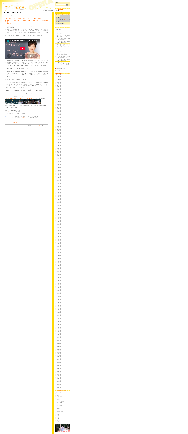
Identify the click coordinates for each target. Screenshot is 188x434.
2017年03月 (59, 212)
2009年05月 (59, 350)
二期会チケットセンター (9, 111)
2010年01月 (59, 339)
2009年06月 (59, 349)
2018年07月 (59, 189)
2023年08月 (59, 104)
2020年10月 (59, 149)
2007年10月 (59, 378)
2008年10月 (59, 361)
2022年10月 (59, 114)
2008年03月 (59, 371)
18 (66, 19)
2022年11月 (59, 113)
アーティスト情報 (59, 396)
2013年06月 (59, 278)
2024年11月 (59, 82)
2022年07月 (59, 119)
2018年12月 (59, 182)
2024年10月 (59, 83)
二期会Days (58, 408)
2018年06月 (59, 190)
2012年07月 (59, 295)
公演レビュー (59, 414)
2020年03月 (59, 160)
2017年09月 (59, 204)
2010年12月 (59, 322)
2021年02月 (59, 143)
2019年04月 (59, 176)
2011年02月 (59, 320)
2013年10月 (59, 273)
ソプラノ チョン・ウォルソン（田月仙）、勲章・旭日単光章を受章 (63, 54)
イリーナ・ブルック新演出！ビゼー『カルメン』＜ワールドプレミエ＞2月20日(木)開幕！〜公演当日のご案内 (63, 45)
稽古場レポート (59, 421)
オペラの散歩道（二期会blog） (28, 7)
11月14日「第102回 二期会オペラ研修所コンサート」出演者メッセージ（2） (63, 39)
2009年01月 (59, 356)
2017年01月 (59, 215)
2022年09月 (59, 116)
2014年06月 (59, 261)
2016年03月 (59, 230)
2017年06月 (59, 208)
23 (62, 21)
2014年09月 (59, 256)
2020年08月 (59, 152)
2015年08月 (59, 240)
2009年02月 (59, 355)
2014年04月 (59, 264)
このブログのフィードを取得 (61, 68)
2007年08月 (59, 381)
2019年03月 (59, 177)
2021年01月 (59, 145)
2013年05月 (59, 280)
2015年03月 (59, 248)
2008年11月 (59, 359)
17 (64, 19)
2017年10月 (59, 202)
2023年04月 (59, 107)
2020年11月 (59, 148)
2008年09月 (59, 362)
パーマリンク (45, 125)
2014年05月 (59, 262)
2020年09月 (59, 151)
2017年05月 (59, 209)
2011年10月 (59, 308)
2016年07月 (59, 224)
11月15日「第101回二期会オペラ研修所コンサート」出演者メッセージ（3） (63, 57)
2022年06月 (59, 120)
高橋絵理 (15, 122)
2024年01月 (59, 96)
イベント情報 (59, 398)
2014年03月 (59, 265)
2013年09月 (59, 274)
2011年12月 (59, 305)
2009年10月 (59, 343)
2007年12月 (59, 375)
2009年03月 (59, 353)
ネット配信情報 (59, 405)
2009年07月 (59, 347)
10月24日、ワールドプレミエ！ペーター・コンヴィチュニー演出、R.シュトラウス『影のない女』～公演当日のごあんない (63, 64)
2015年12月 (59, 234)
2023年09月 (59, 102)
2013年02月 (59, 284)
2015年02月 (59, 249)
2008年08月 (59, 364)
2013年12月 (59, 270)
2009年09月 (59, 344)
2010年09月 (59, 327)
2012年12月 (59, 287)
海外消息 (58, 420)
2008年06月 (59, 366)
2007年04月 (59, 387)
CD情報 (58, 393)
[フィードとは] (57, 70)
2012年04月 (59, 299)
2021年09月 (59, 133)
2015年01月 (59, 251)
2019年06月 (59, 173)
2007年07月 (59, 383)
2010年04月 (59, 334)
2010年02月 (59, 337)
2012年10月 (59, 290)
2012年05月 (59, 298)
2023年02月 (59, 108)
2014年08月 (59, 258)
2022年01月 (59, 127)
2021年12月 (59, 129)
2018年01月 (59, 198)
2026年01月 (59, 76)
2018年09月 (59, 186)
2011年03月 (59, 318)
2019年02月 (59, 179)
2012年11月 (59, 289)
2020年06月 (59, 155)
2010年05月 (59, 333)
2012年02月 (59, 302)
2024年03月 (59, 94)
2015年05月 (59, 245)
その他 (58, 395)
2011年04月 (59, 317)
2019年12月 (59, 164)
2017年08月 (59, 205)
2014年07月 (59, 259)
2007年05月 (59, 386)
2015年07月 (59, 242)
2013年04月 (59, 281)
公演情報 (40, 125)
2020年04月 (59, 158)
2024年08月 (59, 86)
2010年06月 (59, 331)
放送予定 (58, 418)
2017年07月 (59, 207)
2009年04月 (59, 352)
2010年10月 (59, 325)
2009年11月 (59, 342)
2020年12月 (59, 146)
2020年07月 (59, 154)
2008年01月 (59, 374)
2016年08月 (59, 223)
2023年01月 (59, 110)
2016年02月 (59, 231)
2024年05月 (59, 91)
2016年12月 (59, 217)
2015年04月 (59, 246)
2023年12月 (59, 98)
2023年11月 (59, 99)
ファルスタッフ (10, 122)
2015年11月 (59, 236)
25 (66, 21)
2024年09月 (59, 85)
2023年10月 (59, 101)
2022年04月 (59, 123)
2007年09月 (59, 380)
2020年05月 (59, 157)
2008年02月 (59, 372)
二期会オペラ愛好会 (60, 411)
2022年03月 (59, 124)
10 (64, 17)
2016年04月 (59, 229)
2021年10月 (59, 132)
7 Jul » (60, 25)
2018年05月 (59, 192)
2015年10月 (59, 237)
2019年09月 (59, 168)
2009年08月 (59, 346)
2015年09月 (59, 239)
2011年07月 (59, 312)
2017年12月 (59, 199)
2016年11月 (59, 218)
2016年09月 (59, 221)
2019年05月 (59, 174)
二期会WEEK (59, 409)
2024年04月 (59, 92)
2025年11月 (59, 77)
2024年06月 (59, 89)
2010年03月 (59, 336)
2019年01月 (59, 180)
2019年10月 (59, 167)
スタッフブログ (59, 402)
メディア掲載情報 (59, 407)
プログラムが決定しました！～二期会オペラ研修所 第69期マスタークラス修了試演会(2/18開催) (63, 32)
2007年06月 (59, 384)
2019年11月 (59, 165)
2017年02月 (59, 214)
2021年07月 (59, 136)
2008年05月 (59, 368)
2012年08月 (59, 293)
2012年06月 (59, 296)
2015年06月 (59, 243)
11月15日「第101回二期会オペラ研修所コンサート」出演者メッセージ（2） (63, 60)
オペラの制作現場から (60, 401)
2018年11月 (59, 183)
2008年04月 (59, 369)
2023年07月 (59, 105)
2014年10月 (59, 255)
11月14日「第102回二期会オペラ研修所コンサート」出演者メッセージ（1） (63, 42)
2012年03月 (59, 300)
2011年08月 (59, 311)
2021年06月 (59, 138)
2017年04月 (59, 211)
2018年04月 (59, 193)
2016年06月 (59, 226)
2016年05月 (59, 227)
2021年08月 (59, 135)
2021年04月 (59, 141)
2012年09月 (59, 292)
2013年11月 (59, 271)
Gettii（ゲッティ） (24, 117)
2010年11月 (59, 324)
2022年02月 (59, 126)
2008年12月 (59, 358)
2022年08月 (59, 117)
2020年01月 (59, 163)
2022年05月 (59, 121)
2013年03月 (59, 283)
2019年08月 (59, 170)
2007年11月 (59, 377)
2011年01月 (59, 321)
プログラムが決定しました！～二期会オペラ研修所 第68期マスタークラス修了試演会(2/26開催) (63, 50)
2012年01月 (59, 303)
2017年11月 (59, 201)
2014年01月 (59, 268)
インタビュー (35, 125)
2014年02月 (59, 267)
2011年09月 (59, 309)
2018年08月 (59, 187)
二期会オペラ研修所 (60, 412)
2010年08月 (59, 328)
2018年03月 (59, 195)
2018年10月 (59, 185)
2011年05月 (59, 315)
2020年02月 (59, 161)
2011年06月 (59, 314)
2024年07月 (59, 88)
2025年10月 (59, 79)
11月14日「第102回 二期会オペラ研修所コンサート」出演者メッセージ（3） (63, 36)
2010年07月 (59, 330)
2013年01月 (59, 286)
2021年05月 (59, 139)
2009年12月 (59, 340)
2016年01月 (59, 233)
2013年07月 (59, 277)
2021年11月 (59, 130)
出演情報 (58, 417)
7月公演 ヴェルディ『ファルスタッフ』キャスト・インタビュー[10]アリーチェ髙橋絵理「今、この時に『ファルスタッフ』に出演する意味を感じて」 (26, 21)
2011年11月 (59, 306)
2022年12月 (59, 111)
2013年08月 (59, 275)
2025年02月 (59, 80)
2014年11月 (59, 253)
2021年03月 (59, 142)
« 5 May (56, 25)
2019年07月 (59, 171)
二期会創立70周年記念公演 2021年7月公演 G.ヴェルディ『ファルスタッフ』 (21, 98)
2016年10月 (59, 220)
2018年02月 (59, 196)
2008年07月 (59, 365)
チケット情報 (59, 404)
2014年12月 (59, 252)
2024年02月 (59, 95)
